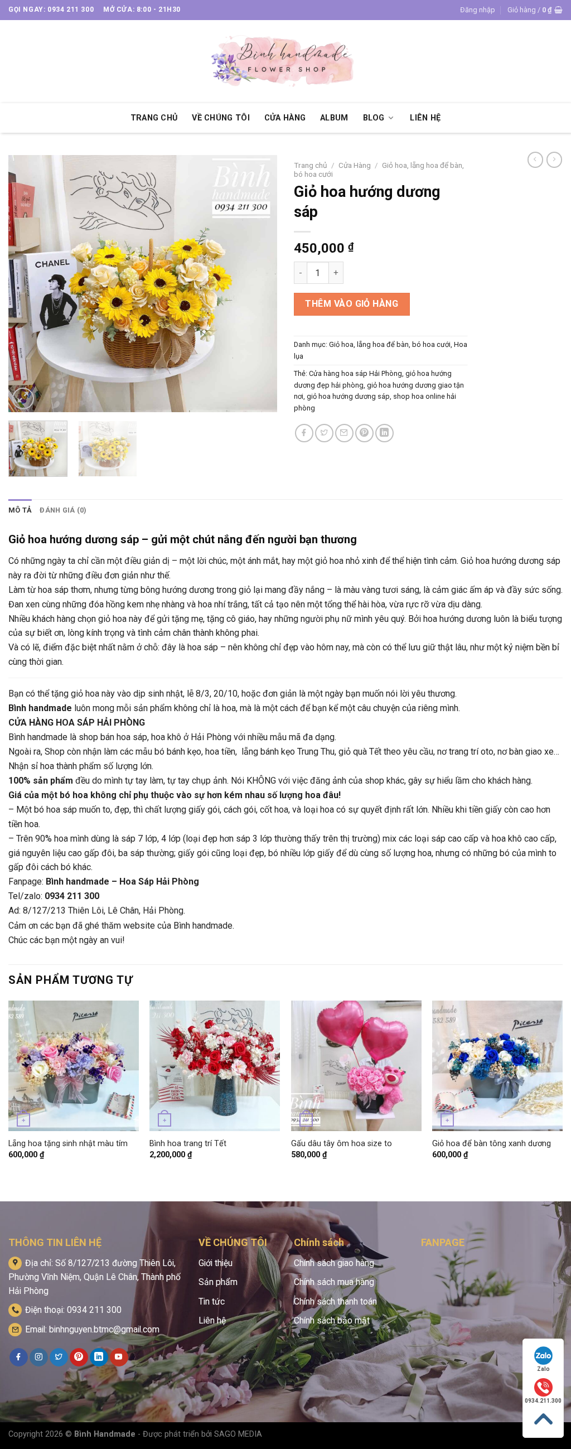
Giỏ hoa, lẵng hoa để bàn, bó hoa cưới (390, 344)
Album (334, 118)
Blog (374, 118)
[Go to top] (543, 1419)
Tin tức (212, 1301)
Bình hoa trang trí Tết (187, 1143)
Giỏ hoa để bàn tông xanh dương (491, 1143)
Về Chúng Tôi (220, 118)
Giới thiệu (216, 1263)
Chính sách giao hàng (334, 1263)
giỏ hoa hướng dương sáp (348, 396)
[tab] (20, 510)
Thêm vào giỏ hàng (351, 303)
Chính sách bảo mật (332, 1320)
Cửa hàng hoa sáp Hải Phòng (355, 373)
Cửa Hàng (285, 118)
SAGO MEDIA (238, 1434)
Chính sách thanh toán (335, 1301)
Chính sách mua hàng (334, 1282)
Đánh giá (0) (63, 510)
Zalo (543, 1369)
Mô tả (20, 510)
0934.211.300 (543, 1401)
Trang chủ (310, 165)
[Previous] (28, 283)
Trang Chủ (154, 118)
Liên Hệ (425, 118)
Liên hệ (212, 1320)
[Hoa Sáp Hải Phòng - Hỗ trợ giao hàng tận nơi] (285, 61)
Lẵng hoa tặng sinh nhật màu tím (68, 1143)
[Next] (258, 283)
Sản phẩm (218, 1282)
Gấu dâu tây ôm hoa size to (341, 1143)
